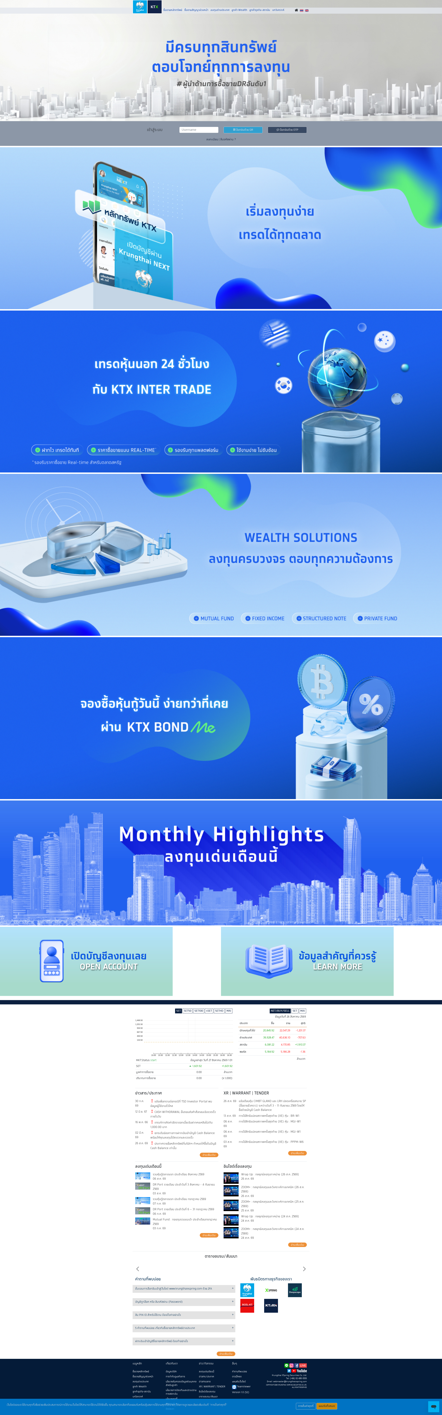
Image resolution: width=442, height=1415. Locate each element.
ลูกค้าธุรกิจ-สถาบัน (259, 10)
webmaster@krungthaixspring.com (290, 1381)
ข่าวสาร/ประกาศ (206, 1376)
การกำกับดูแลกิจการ (175, 1376)
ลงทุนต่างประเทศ (219, 10)
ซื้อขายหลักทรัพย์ (172, 10)
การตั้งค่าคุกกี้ (306, 1406)
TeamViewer (243, 1386)
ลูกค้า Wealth (239, 10)
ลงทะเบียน (212, 140)
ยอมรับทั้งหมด (327, 1406)
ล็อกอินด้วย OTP (288, 130)
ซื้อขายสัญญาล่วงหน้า (196, 10)
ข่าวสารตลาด (205, 1381)
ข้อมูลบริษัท (171, 1371)
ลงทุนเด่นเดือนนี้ (206, 1371)
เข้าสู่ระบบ (154, 130)
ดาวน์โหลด (237, 1376)
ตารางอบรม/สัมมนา (208, 1396)
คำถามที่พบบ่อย (239, 1371)
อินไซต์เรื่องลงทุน (207, 1391)
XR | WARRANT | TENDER (212, 1386)
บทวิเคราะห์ (278, 10)
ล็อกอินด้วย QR (244, 130)
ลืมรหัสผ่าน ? (228, 140)
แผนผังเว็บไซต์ (239, 1381)
